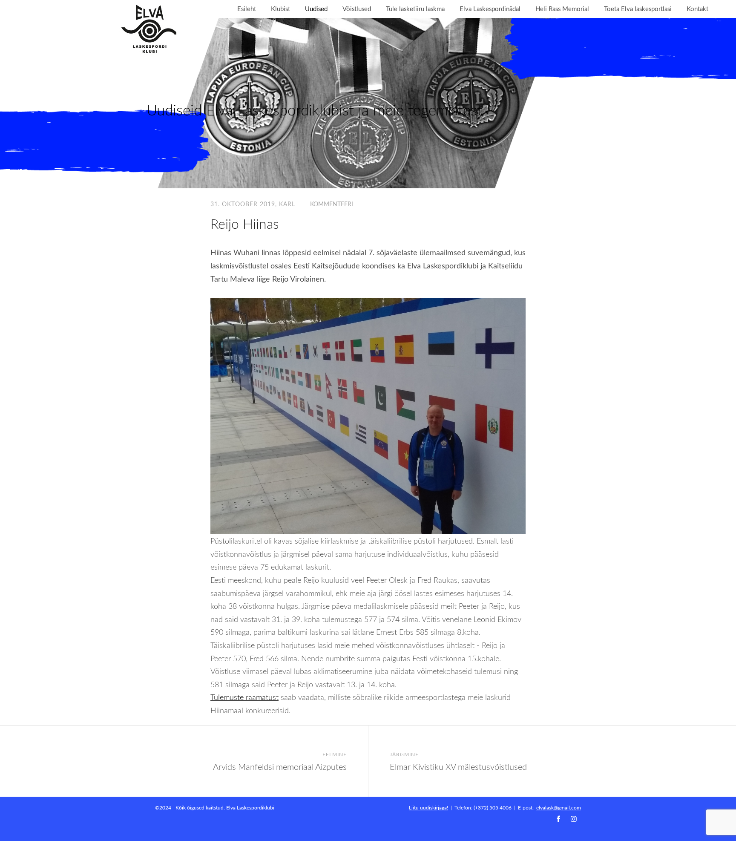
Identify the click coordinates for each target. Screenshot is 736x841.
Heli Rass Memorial (562, 9)
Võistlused (356, 9)
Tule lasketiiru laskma (415, 9)
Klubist (280, 9)
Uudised (316, 9)
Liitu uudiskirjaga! (428, 807)
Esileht (246, 9)
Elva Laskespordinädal (490, 9)
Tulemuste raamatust (244, 697)
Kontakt (697, 9)
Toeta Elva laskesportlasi (638, 9)
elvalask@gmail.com (558, 807)
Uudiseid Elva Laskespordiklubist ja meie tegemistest (314, 110)
